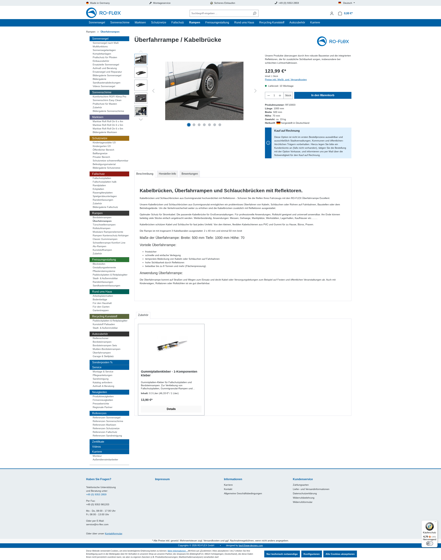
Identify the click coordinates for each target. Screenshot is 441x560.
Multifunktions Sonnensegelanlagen (104, 48)
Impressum (162, 479)
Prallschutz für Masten (105, 103)
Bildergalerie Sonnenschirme (108, 111)
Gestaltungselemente (104, 267)
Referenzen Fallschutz (105, 432)
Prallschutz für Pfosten (105, 57)
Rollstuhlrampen (101, 228)
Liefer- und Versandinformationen (311, 489)
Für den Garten (101, 306)
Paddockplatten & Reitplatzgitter (110, 274)
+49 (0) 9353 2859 (96, 494)
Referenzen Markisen (104, 424)
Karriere (97, 451)
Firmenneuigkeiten (103, 400)
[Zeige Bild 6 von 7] (214, 124)
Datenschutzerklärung (305, 493)
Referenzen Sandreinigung (107, 435)
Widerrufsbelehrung (303, 497)
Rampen (97, 213)
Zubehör (97, 107)
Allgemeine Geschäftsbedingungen (243, 493)
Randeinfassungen (103, 199)
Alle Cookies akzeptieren (340, 554)
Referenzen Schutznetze (106, 428)
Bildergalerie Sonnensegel (107, 75)
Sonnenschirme (101, 92)
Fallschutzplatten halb (104, 181)
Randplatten (99, 185)
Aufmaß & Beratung (103, 386)
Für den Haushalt (102, 303)
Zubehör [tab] (143, 315)
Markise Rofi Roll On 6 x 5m (108, 125)
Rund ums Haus (102, 291)
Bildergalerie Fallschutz (105, 207)
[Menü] (435, 522)
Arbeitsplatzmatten (103, 295)
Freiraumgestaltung (104, 259)
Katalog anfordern (102, 382)
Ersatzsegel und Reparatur (107, 71)
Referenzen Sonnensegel (106, 417)
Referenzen (99, 413)
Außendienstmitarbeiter (105, 459)
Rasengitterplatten (103, 192)
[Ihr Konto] (332, 13)
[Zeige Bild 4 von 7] (204, 124)
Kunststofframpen (102, 250)
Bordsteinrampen (102, 217)
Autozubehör (100, 333)
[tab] (144, 174)
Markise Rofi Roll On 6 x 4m (108, 121)
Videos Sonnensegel (104, 86)
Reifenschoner (101, 338)
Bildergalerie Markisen (105, 132)
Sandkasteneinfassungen (106, 285)
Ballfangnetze (100, 153)
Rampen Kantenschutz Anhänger (111, 235)
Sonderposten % (102, 362)
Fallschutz (98, 173)
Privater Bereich (101, 157)
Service (96, 367)
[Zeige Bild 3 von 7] (199, 124)
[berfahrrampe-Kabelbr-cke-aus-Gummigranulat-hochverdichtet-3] (204, 91)
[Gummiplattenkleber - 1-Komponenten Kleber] (171, 344)
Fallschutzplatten (102, 178)
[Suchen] (254, 13)
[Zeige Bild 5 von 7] (209, 124)
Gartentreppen (101, 310)
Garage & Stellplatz (103, 356)
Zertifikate (98, 441)
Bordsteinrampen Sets (105, 345)
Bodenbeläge (100, 299)
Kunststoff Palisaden (104, 324)
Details (171, 409)
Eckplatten (98, 189)
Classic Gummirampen (105, 239)
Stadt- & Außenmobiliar (105, 278)
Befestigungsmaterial (104, 164)
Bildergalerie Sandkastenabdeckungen (106, 81)
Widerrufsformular (302, 502)
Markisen (97, 117)
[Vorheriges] (153, 90)
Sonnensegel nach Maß (106, 42)
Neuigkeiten (99, 392)
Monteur (97, 456)
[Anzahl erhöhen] (280, 95)
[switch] (429, 543)
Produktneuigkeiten (103, 396)
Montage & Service (103, 371)
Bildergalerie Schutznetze (106, 167)
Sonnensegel (100, 38)
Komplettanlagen (102, 53)
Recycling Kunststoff (104, 316)
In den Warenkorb (322, 95)
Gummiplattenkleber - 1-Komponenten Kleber (169, 373)
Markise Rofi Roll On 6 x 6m (108, 128)
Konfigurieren (312, 554)
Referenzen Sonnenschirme (108, 421)
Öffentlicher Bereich (103, 149)
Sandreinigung (101, 378)
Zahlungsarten (301, 484)
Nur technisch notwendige (282, 554)
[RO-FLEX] (334, 41)
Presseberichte (101, 403)
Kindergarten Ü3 (102, 146)
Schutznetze (99, 138)
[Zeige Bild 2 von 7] (194, 124)
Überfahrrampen (102, 221)
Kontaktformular (113, 533)
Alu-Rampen (99, 246)
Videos (96, 446)
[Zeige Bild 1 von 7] (188, 124)
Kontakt (228, 489)
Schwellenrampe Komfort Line (109, 242)
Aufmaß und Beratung (105, 68)
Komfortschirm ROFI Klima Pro (109, 96)
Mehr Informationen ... (178, 551)
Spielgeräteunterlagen (105, 196)
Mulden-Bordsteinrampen (106, 349)
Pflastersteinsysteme (104, 271)
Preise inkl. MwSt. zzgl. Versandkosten (286, 79)
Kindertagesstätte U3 (104, 142)
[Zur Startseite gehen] (103, 13)
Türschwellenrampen (104, 224)
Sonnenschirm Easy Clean (107, 100)
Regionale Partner (102, 407)
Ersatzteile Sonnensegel (106, 64)
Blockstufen (99, 263)
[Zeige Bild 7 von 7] (219, 124)
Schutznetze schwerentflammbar (110, 160)
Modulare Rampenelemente (108, 231)
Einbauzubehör (101, 61)
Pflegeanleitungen (102, 375)
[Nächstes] (255, 90)
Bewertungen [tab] (190, 173)
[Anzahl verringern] (268, 95)
